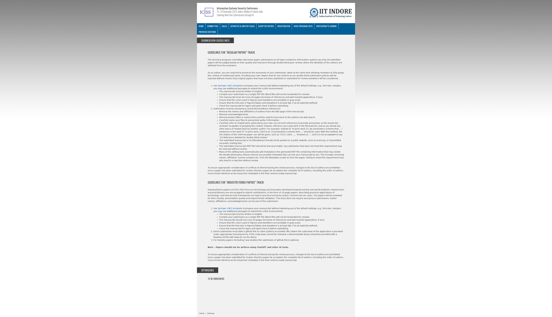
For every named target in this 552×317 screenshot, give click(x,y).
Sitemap (210, 313)
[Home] (207, 12)
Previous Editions (207, 32)
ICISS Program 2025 (303, 26)
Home (201, 26)
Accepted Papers (266, 26)
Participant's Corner (326, 26)
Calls (224, 26)
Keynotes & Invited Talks (243, 26)
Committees (212, 26)
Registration (283, 26)
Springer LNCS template (230, 85)
